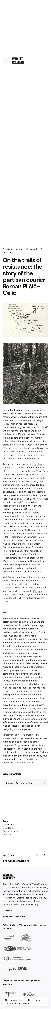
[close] (44, 1002)
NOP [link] (39, 530)
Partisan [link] (37, 591)
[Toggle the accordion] (44, 783)
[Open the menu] (6, 60)
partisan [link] (21, 325)
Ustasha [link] (39, 666)
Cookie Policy (22, 1003)
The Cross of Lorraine (16, 860)
